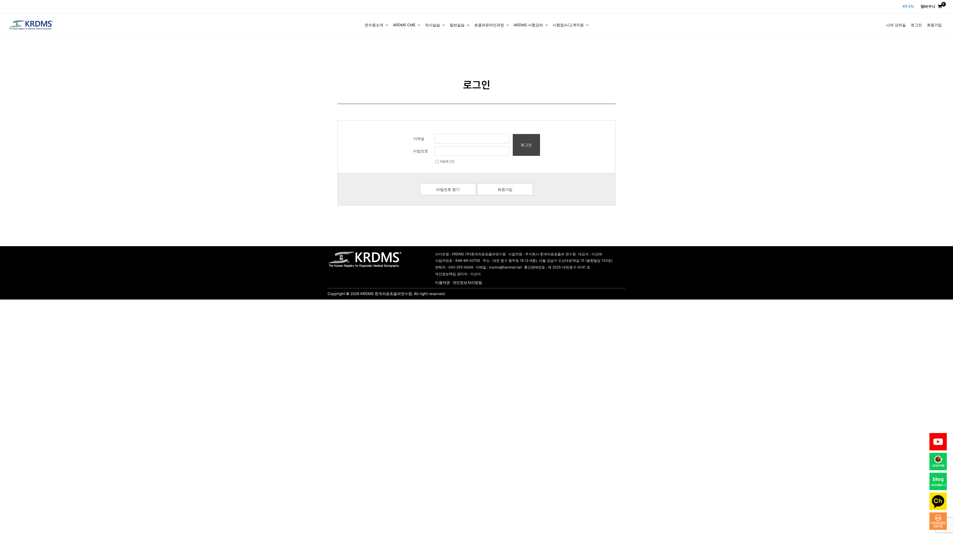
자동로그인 (447, 161)
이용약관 (442, 282)
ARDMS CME (404, 25)
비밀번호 (420, 151)
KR (906, 6)
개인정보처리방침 (467, 282)
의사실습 (432, 25)
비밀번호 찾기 (448, 189)
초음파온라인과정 (489, 25)
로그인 (916, 25)
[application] (385, 25)
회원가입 (934, 25)
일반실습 (457, 25)
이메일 (418, 138)
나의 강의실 (896, 25)
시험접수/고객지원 (568, 25)
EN (911, 6)
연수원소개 (374, 25)
